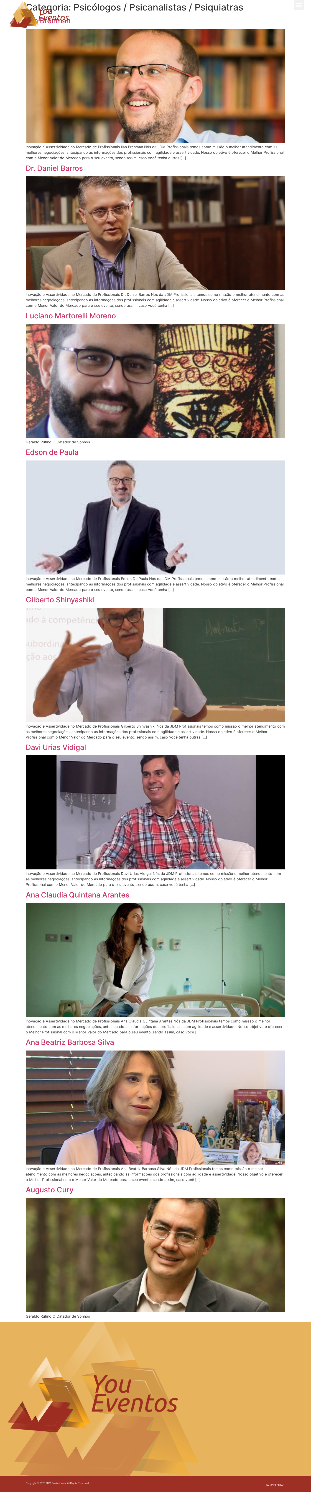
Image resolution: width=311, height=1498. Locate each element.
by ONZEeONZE (275, 1485)
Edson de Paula (52, 452)
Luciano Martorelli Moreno (71, 315)
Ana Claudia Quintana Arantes (77, 894)
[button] (299, 5)
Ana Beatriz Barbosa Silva (70, 1042)
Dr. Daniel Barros (54, 168)
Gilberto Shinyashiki (60, 599)
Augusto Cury (50, 1189)
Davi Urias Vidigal (56, 747)
